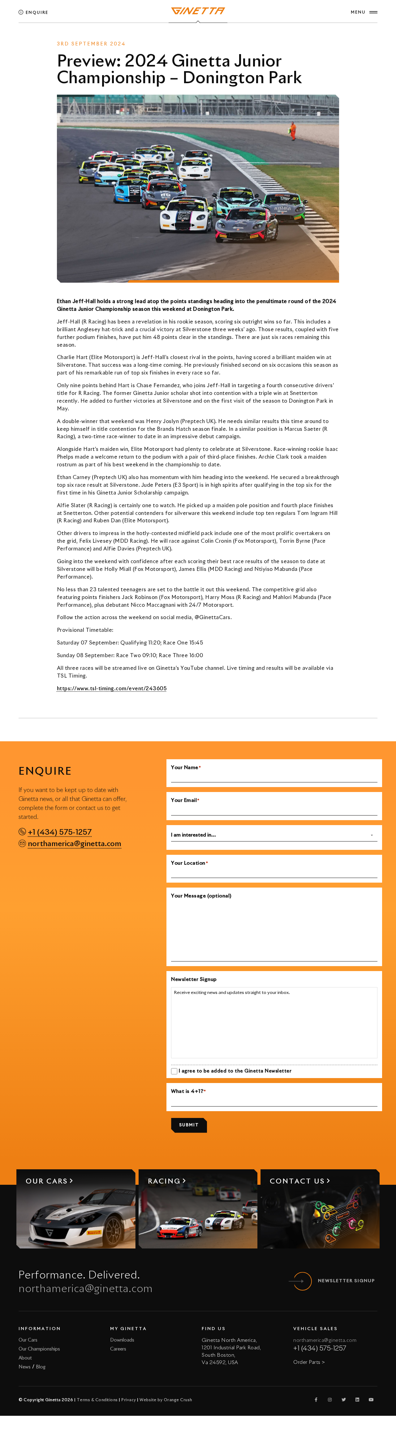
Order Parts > (309, 1362)
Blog (40, 1367)
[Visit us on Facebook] (316, 1400)
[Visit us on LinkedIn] (357, 1400)
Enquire (36, 13)
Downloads (122, 1340)
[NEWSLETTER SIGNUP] (302, 1281)
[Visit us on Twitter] (344, 1400)
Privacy (128, 1400)
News (184, 36)
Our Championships (39, 1349)
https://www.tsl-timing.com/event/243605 (112, 688)
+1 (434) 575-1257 (60, 832)
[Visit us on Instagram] (330, 1400)
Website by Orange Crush (166, 1400)
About (25, 1358)
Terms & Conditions (97, 1400)
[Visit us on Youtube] (371, 1400)
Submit (189, 1125)
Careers (118, 1349)
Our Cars (28, 1340)
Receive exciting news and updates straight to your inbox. (232, 993)
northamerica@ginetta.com (74, 844)
